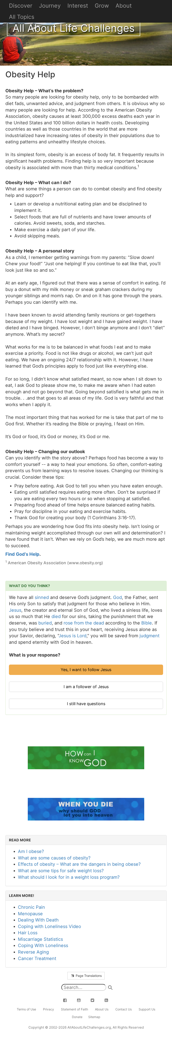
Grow (102, 5)
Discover (20, 5)
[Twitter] (95, 1000)
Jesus (15, 610)
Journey (50, 5)
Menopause (30, 913)
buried (45, 623)
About (124, 5)
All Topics (21, 16)
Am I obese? (31, 851)
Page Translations (88, 976)
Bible (146, 623)
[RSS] (109, 1000)
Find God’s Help (22, 554)
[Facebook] (67, 1000)
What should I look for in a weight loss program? (69, 877)
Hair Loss (27, 932)
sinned (42, 597)
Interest (77, 5)
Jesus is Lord (72, 635)
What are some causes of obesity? (54, 858)
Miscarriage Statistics (40, 939)
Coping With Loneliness (43, 945)
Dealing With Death (38, 920)
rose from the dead (84, 623)
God (117, 597)
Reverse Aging (33, 952)
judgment (149, 635)
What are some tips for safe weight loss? (61, 870)
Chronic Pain (31, 907)
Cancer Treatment (37, 958)
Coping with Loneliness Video (49, 926)
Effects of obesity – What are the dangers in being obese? (79, 864)
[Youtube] (81, 1000)
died (56, 616)
